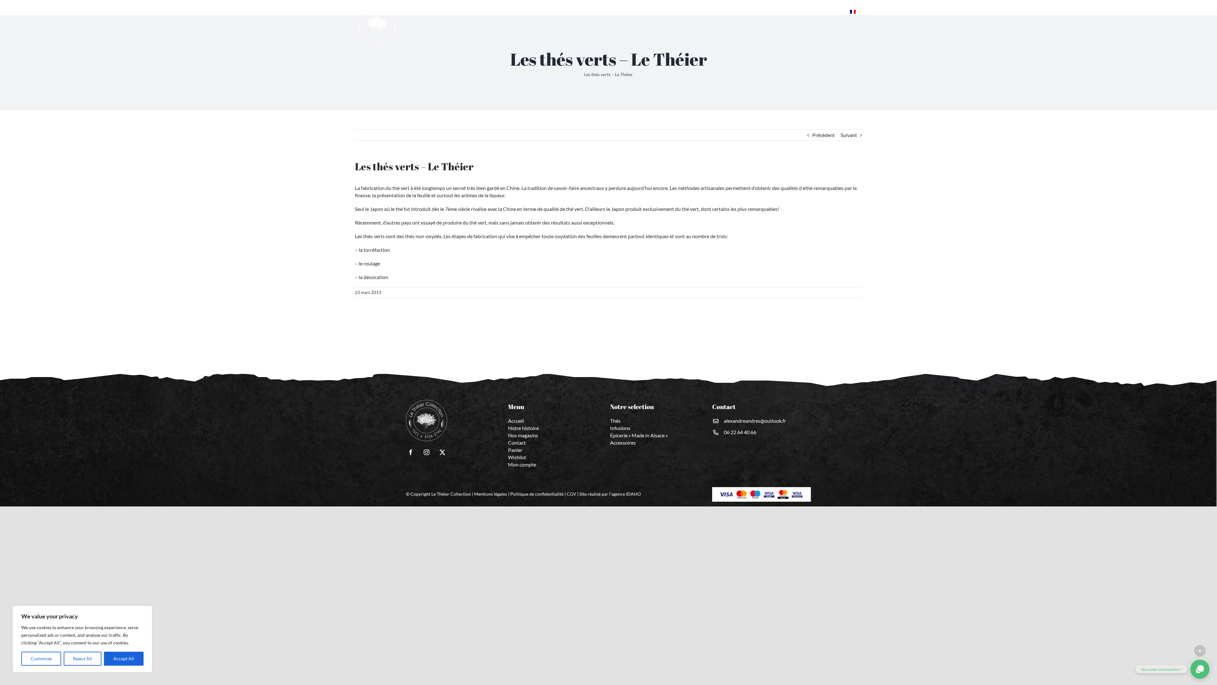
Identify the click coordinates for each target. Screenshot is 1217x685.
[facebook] (411, 452)
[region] (82, 639)
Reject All (82, 658)
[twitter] (442, 452)
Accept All (123, 658)
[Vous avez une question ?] (1199, 669)
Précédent (823, 135)
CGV (571, 494)
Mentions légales (490, 494)
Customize (41, 658)
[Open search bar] (843, 11)
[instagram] (426, 452)
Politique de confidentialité (536, 494)
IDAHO (633, 494)
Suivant (848, 135)
